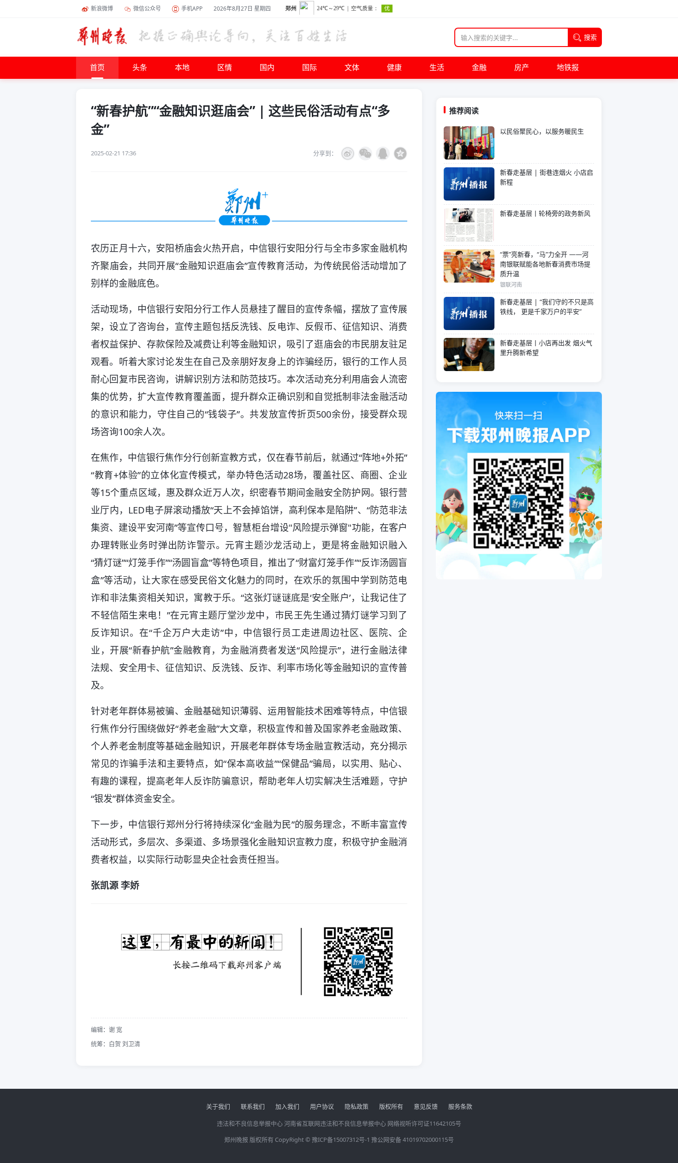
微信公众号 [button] (147, 8)
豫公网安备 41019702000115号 (412, 1139)
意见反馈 (426, 1106)
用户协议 (322, 1106)
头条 (139, 68)
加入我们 (287, 1106)
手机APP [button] (191, 8)
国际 (309, 68)
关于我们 (218, 1106)
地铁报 (568, 68)
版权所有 (391, 1106)
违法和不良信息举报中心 (250, 1123)
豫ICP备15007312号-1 (341, 1139)
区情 (224, 68)
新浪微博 (102, 8)
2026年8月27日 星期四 (242, 8)
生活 (436, 68)
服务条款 (460, 1106)
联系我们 (253, 1106)
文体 (352, 68)
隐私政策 (357, 1106)
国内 (267, 68)
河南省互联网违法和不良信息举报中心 (335, 1123)
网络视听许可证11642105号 (424, 1123)
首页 (97, 68)
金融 (479, 68)
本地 (182, 68)
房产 (521, 68)
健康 (394, 68)
